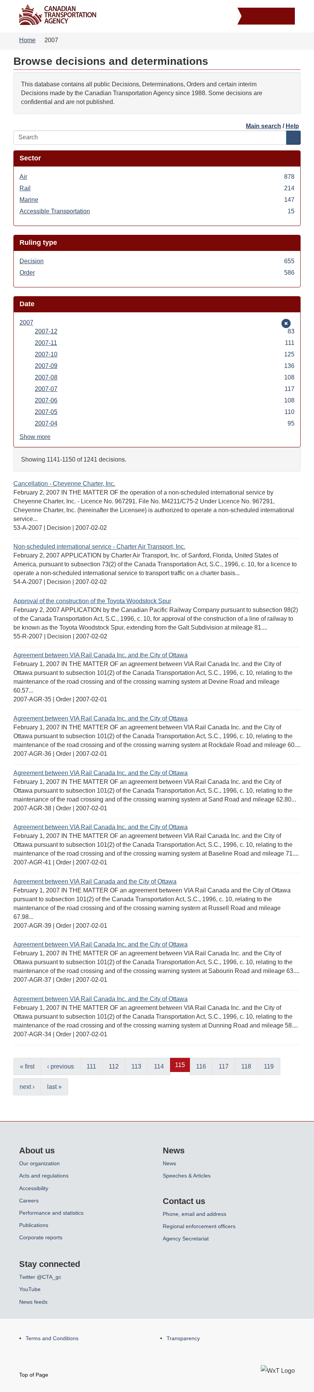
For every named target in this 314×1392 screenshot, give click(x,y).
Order (157, 273)
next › (27, 1087)
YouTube (30, 1289)
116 (201, 1066)
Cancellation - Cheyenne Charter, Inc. (64, 483)
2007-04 (164, 424)
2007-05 (164, 412)
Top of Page (33, 1375)
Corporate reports (40, 1237)
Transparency (183, 1338)
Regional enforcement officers (199, 1226)
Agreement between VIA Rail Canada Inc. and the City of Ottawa (100, 655)
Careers (29, 1200)
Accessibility (33, 1188)
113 (136, 1066)
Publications (33, 1225)
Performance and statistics (51, 1213)
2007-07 (164, 389)
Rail (157, 189)
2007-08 (164, 378)
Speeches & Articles (187, 1176)
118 (246, 1066)
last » (54, 1087)
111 (91, 1066)
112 (114, 1066)
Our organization (39, 1163)
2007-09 (164, 366)
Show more (35, 437)
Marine (157, 200)
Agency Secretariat (186, 1238)
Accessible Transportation (157, 212)
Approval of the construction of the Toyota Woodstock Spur (92, 601)
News (169, 1163)
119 (269, 1066)
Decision (157, 262)
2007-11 (164, 343)
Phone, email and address (194, 1214)
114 (159, 1066)
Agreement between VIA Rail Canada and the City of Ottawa (95, 881)
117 (224, 1066)
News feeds (33, 1302)
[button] (267, 17)
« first (27, 1066)
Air (157, 177)
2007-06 (164, 401)
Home (27, 40)
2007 (31, 323)
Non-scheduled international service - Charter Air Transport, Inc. (99, 546)
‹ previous (60, 1066)
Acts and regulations (44, 1176)
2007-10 (164, 355)
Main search (263, 126)
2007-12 (164, 332)
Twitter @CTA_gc (40, 1277)
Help (292, 126)
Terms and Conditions (52, 1338)
